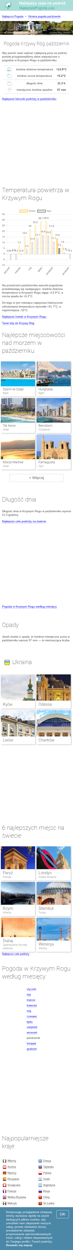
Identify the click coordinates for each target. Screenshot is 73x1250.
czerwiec (32, 1016)
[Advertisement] (36, 140)
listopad (31, 1043)
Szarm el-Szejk (13, 389)
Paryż (8, 872)
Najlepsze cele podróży (15, 953)
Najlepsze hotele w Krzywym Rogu (24, 316)
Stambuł (46, 908)
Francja (7, 876)
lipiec (30, 1021)
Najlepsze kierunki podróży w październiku (29, 98)
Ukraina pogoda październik (44, 16)
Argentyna (49, 1185)
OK (62, 1214)
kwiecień (32, 1005)
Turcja (42, 912)
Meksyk (12, 1203)
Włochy (7, 912)
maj (29, 1010)
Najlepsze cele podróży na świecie (24, 521)
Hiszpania (13, 1178)
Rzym (8, 908)
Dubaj (8, 940)
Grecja (47, 1160)
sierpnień (32, 1027)
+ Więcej (36, 478)
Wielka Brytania (47, 876)
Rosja (46, 1191)
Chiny (46, 1197)
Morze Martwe (13, 462)
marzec (31, 999)
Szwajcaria (14, 1185)
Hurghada (46, 389)
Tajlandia (48, 1166)
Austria (12, 1166)
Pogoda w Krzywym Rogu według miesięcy (29, 606)
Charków (46, 740)
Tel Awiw (9, 426)
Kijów (8, 704)
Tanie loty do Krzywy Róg (18, 323)
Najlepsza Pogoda (12, 16)
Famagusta (47, 462)
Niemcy (12, 1172)
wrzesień (32, 1032)
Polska (47, 1172)
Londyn (45, 872)
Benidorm (45, 426)
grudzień (32, 1048)
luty (29, 994)
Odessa (45, 704)
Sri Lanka (48, 1203)
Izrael (46, 1178)
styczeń (31, 989)
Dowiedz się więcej (19, 1245)
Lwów (8, 740)
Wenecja (46, 944)
